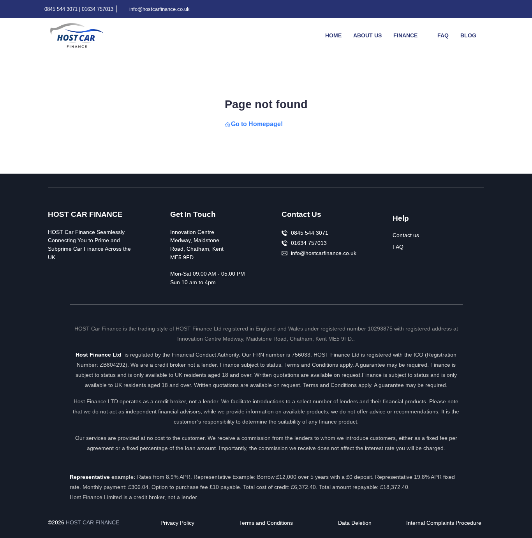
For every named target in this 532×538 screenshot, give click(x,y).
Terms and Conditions (266, 523)
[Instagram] (489, 9)
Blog (468, 35)
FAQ (443, 35)
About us (367, 35)
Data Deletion (355, 523)
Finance (405, 35)
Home (333, 35)
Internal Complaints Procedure (443, 523)
